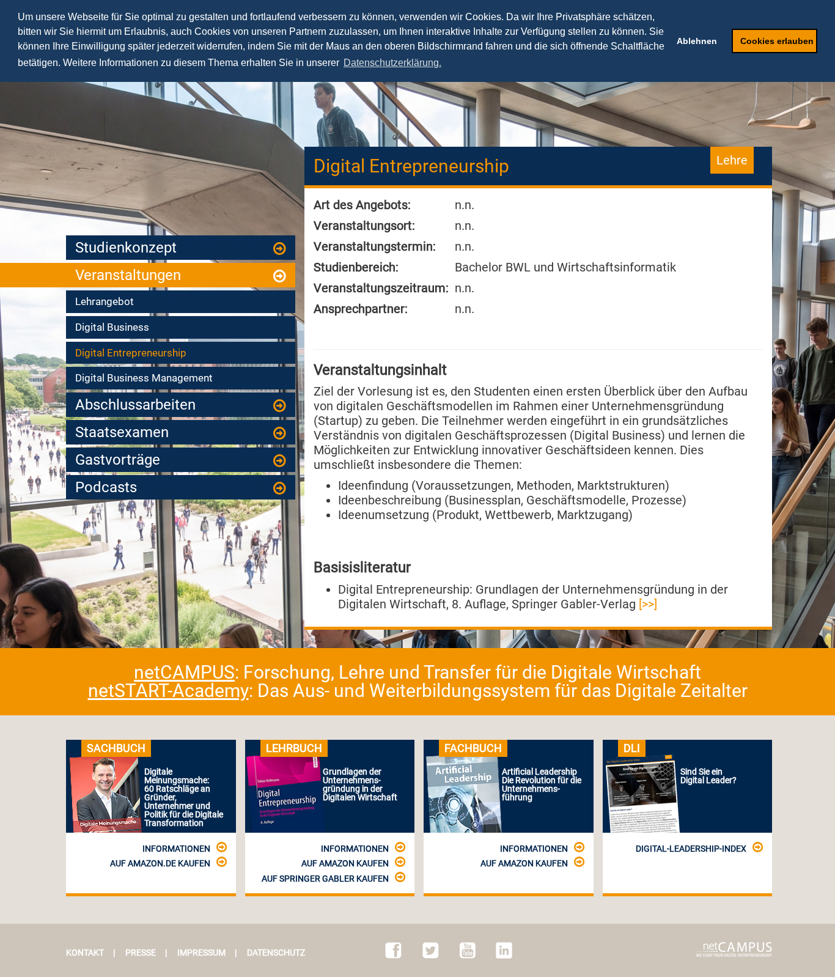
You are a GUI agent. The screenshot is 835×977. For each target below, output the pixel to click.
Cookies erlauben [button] (777, 41)
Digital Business (112, 327)
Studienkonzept (126, 247)
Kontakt (85, 952)
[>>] (648, 604)
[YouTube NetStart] (468, 950)
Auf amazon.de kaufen (160, 863)
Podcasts (106, 487)
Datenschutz (276, 952)
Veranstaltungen (128, 275)
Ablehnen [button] (697, 41)
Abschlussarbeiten (135, 404)
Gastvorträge (117, 459)
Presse (140, 952)
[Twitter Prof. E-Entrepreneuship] (430, 950)
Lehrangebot (104, 301)
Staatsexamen (122, 432)
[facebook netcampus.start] (393, 950)
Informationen (176, 848)
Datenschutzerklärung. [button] (392, 62)
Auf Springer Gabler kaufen (325, 878)
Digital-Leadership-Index (691, 848)
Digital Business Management (144, 378)
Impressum (201, 952)
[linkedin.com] (504, 950)
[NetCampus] (734, 949)
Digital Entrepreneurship (130, 353)
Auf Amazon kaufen (345, 863)
